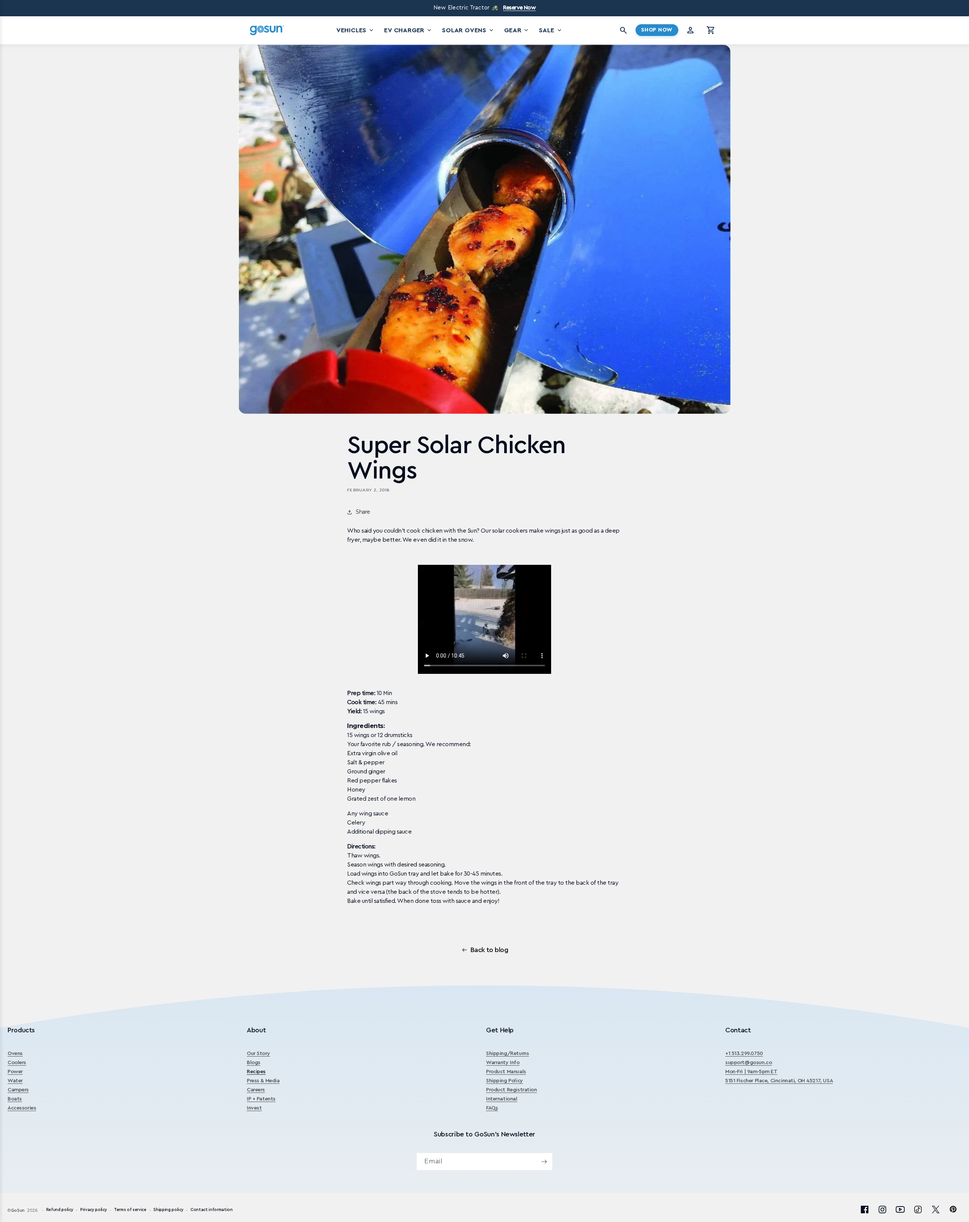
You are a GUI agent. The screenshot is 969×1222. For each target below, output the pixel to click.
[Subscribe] (544, 1162)
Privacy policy (93, 1210)
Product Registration (511, 1090)
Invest (254, 1108)
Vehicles (356, 30)
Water (15, 1080)
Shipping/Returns (507, 1053)
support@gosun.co (748, 1062)
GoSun (18, 1210)
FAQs (492, 1108)
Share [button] (363, 511)
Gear (517, 30)
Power (15, 1071)
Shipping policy (168, 1210)
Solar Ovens (468, 30)
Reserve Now (519, 8)
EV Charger (408, 30)
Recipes (256, 1071)
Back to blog (489, 949)
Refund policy (59, 1210)
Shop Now (657, 30)
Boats (15, 1099)
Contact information (211, 1210)
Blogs (253, 1062)
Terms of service (130, 1210)
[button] (711, 30)
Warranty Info (503, 1062)
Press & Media (263, 1080)
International (501, 1099)
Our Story (258, 1053)
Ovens (15, 1053)
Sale (550, 30)
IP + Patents (261, 1099)
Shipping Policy (504, 1080)
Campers (18, 1090)
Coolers (17, 1062)
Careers (256, 1090)
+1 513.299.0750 (744, 1053)
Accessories (22, 1108)
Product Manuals (506, 1071)
